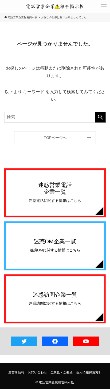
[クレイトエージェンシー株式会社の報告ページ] (55, 6)
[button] (103, 6)
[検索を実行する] (100, 117)
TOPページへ (55, 137)
